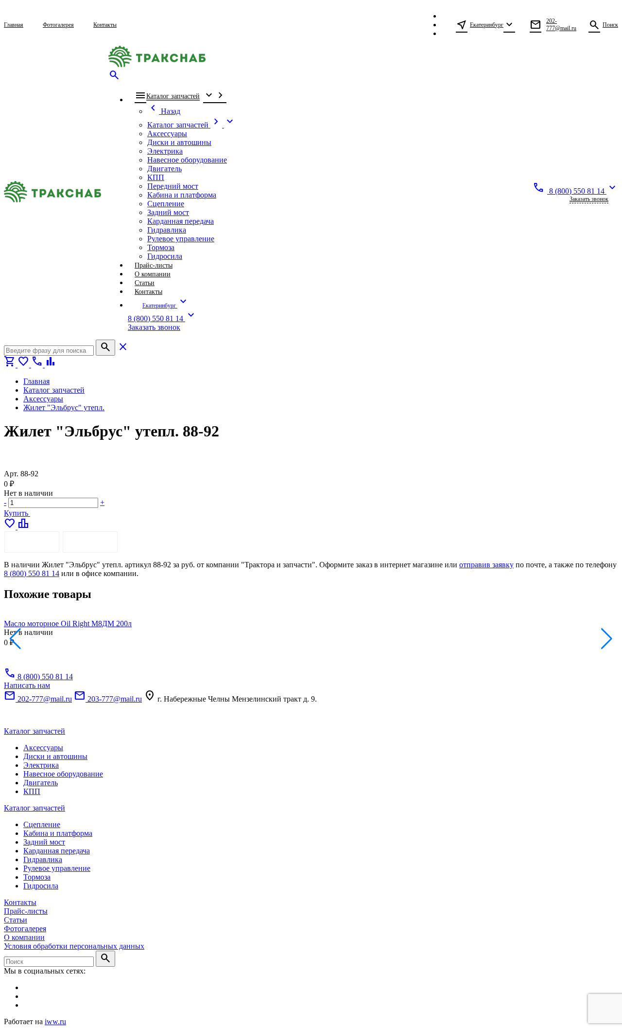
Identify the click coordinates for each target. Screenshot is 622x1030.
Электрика (41, 765)
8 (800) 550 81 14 (31, 573)
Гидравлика (42, 859)
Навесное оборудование (63, 774)
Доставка (90, 541)
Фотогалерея (25, 928)
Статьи (15, 920)
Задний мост (44, 842)
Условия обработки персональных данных (74, 946)
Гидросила (40, 886)
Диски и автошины (55, 756)
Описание (32, 541)
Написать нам (27, 685)
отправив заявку (486, 564)
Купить (17, 513)
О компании (24, 937)
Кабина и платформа (57, 833)
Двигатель (40, 782)
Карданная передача (56, 851)
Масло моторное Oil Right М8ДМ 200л (68, 623)
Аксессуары (43, 747)
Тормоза (37, 877)
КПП (31, 791)
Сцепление (41, 824)
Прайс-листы (26, 911)
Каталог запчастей (34, 731)
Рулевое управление (56, 868)
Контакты (20, 902)
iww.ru (55, 1021)
